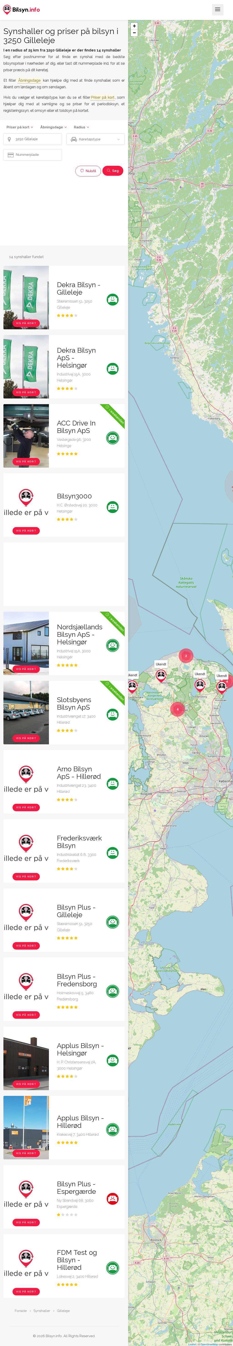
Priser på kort (18, 127)
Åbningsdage (51, 127)
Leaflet (192, 1344)
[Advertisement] (64, 210)
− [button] (134, 33)
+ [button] (134, 26)
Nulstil (90, 171)
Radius (79, 127)
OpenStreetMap (209, 1344)
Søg (115, 171)
